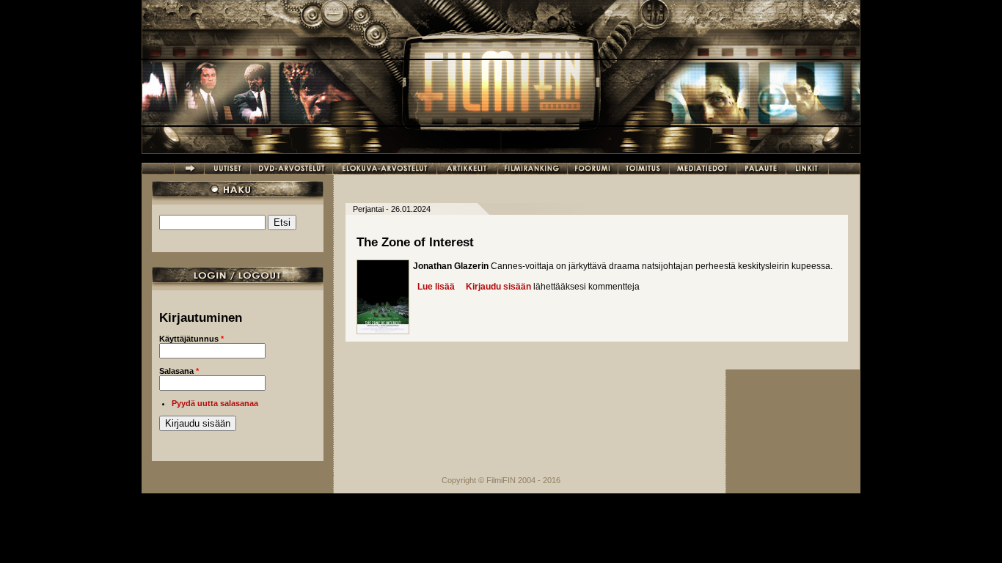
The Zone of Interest (415, 242)
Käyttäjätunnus (191, 338)
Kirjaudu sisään (498, 287)
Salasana (179, 371)
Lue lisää (436, 287)
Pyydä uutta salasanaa (215, 403)
